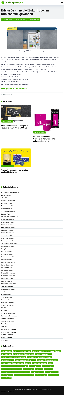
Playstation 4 (39, 369)
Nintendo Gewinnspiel (8, 369)
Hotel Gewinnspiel (18, 363)
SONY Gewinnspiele (7, 308)
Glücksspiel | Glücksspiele (9, 243)
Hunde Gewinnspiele (7, 254)
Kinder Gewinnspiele (7, 259)
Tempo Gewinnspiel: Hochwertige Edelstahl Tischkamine (14, 171)
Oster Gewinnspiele (7, 286)
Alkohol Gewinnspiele (7, 198)
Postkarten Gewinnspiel (8, 289)
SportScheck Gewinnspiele (9, 316)
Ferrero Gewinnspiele (7, 233)
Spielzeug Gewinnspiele (8, 313)
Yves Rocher (5, 340)
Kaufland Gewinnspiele (7, 257)
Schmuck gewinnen (7, 375)
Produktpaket (48, 369)
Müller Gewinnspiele (7, 278)
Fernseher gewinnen (19, 357)
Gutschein (33, 360)
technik (31, 375)
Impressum (3, 391)
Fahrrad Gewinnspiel (7, 230)
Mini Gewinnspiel (22, 366)
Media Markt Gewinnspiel (9, 366)
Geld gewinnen (32, 357)
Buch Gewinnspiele (6, 209)
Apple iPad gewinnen (38, 351)
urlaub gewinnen (53, 375)
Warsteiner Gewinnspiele (8, 329)
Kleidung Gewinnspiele (8, 262)
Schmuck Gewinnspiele (8, 305)
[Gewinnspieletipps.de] (12, 2)
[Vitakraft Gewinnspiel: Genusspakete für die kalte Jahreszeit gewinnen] (48, 119)
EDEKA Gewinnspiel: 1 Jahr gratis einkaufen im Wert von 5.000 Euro (14, 127)
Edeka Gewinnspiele (7, 19)
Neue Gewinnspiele (47, 366)
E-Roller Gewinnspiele (7, 222)
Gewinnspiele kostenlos (8, 94)
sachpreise (26, 372)
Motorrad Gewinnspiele (8, 273)
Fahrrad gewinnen (7, 357)
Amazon (15, 351)
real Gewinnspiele (6, 292)
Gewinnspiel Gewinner (7, 238)
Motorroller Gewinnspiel (8, 276)
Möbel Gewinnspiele (20, 19)
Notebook (18, 369)
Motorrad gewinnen (35, 366)
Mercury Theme (47, 389)
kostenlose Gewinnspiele (39, 363)
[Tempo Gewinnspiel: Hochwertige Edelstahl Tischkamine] (16, 157)
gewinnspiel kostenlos (22, 360)
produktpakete (6, 372)
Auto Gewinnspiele (6, 203)
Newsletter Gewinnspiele (8, 284)
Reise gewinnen (16, 372)
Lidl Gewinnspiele (6, 267)
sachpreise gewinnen (37, 372)
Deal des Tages (5, 214)
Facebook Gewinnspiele (8, 227)
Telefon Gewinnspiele (7, 321)
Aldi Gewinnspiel (6, 195)
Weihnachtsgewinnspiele (8, 332)
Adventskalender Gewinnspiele (10, 192)
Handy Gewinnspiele (7, 249)
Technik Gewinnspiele (7, 318)
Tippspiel (4, 327)
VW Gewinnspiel (6, 378)
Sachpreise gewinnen (34, 19)
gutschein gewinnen (51, 360)
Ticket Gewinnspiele (7, 324)
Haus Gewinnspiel (6, 251)
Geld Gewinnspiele (6, 235)
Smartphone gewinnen (21, 375)
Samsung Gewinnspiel (52, 372)
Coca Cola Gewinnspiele (8, 211)
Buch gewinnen (29, 354)
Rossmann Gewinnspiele (8, 300)
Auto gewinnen (50, 351)
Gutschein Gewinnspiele (8, 246)
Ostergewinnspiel (28, 369)
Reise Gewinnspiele (7, 294)
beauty (58, 351)
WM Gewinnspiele (6, 337)
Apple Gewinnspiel (25, 351)
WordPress (40, 389)
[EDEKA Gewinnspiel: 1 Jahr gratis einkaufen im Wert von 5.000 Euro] (16, 114)
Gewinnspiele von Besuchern (9, 241)
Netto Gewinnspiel (6, 281)
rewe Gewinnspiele (6, 297)
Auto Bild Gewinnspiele (8, 200)
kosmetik (27, 363)
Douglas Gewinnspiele (7, 219)
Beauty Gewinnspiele (7, 206)
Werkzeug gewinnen (7, 335)
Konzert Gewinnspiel (7, 265)
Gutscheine (41, 360)
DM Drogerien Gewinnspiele (9, 217)
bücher (38, 354)
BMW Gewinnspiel (18, 354)
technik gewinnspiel (41, 375)
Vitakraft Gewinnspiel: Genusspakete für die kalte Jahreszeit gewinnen (44, 139)
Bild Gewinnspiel (6, 354)
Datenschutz (11, 391)
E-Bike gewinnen (46, 354)
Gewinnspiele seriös (7, 360)
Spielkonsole (5, 310)
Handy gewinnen (6, 363)
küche (50, 363)
